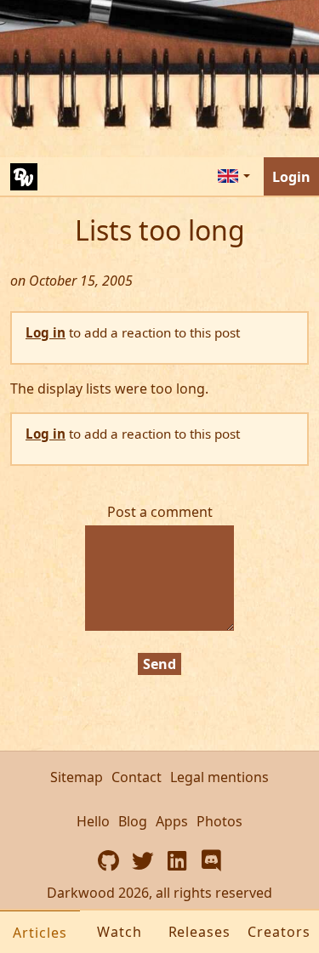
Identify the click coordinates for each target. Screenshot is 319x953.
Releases (199, 931)
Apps (172, 821)
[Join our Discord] (211, 860)
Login (291, 176)
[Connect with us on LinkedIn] (177, 860)
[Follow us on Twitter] (143, 860)
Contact (136, 777)
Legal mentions (219, 777)
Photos (219, 821)
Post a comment (160, 511)
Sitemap (76, 777)
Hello (93, 821)
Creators (279, 931)
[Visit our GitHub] (108, 860)
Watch (119, 931)
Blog (132, 821)
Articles (40, 932)
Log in (46, 332)
